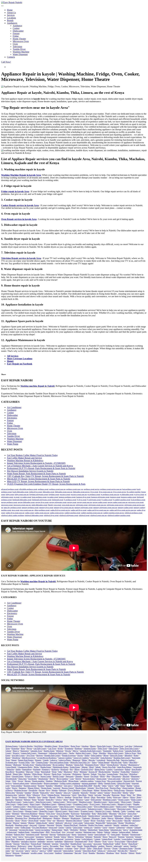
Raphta (129, 785)
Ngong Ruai (77, 797)
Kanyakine (101, 797)
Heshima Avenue (20, 790)
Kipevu (110, 818)
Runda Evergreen (69, 755)
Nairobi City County (103, 811)
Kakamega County (95, 809)
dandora (68, 797)
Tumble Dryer (19, 49)
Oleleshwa (133, 774)
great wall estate (114, 778)
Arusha (45, 797)
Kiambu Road (76, 844)
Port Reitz (101, 820)
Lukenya (53, 760)
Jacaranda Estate (136, 830)
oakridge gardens (87, 781)
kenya (20, 837)
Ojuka (37, 772)
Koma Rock (10, 839)
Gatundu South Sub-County (91, 751)
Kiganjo (16, 753)
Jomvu (19, 816)
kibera (63, 837)
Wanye (8, 853)
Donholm (83, 825)
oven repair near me (68, 505)
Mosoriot (79, 799)
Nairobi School (94, 816)
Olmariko (79, 776)
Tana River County (14, 802)
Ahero (65, 799)
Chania (8, 751)
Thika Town (102, 748)
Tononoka (9, 820)
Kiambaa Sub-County (122, 758)
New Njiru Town (102, 788)
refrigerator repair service (115, 505)
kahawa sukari (124, 832)
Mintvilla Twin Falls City (80, 762)
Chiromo (41, 825)
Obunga (98, 841)
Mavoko (91, 760)
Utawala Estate (17, 776)
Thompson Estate (126, 848)
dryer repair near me (106, 492)
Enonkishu (32, 778)
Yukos (94, 762)
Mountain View (21, 818)
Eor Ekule (94, 776)
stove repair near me (27, 510)
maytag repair (71, 502)
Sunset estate (101, 778)
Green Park (94, 758)
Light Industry (87, 839)
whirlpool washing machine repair (118, 515)
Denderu (49, 781)
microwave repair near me (22, 505)
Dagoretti (50, 825)
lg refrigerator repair (94, 499)
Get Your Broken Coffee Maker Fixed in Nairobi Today (32, 455)
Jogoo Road (55, 832)
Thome (115, 848)
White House (37, 774)
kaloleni (21, 795)
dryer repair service (119, 492)
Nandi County (121, 806)
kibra (132, 792)
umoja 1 (35, 851)
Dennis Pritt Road (71, 825)
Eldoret (131, 853)
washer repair (29, 513)
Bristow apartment (51, 783)
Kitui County (35, 804)
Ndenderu (128, 755)
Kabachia (10, 769)
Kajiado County (53, 809)
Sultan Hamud (103, 762)
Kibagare (62, 790)
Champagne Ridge (25, 767)
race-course (87, 844)
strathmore (59, 848)
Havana (28, 781)
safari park (118, 846)
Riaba (136, 755)
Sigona (80, 755)
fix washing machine (134, 492)
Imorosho (84, 792)
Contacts (11, 57)
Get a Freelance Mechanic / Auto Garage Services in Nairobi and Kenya (40, 465)
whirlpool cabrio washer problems (12, 515)
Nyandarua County (80, 804)
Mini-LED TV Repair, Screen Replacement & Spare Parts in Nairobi (38, 481)
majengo (50, 841)
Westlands (25, 853)
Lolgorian (67, 774)
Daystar (42, 790)
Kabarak (116, 811)
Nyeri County (95, 804)
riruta (30, 846)
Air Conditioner (14, 407)
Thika (104, 785)
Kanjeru (53, 834)
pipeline (55, 844)
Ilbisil (91, 767)
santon (126, 846)
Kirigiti (78, 778)
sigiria (7, 848)
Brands (10, 20)
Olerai (7, 776)
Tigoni (20, 781)
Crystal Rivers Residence (47, 758)
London (109, 769)
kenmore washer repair (128, 497)
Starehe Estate (49, 751)
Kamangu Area (11, 795)
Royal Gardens (58, 765)
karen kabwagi (100, 834)
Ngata (54, 772)
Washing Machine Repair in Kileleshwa (25, 460)
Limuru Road (107, 839)
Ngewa (29, 748)
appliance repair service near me (111, 489)
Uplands (90, 788)
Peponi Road (36, 844)
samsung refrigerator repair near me (105, 507)
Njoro (43, 795)
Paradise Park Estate (43, 765)
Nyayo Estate (120, 841)
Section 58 (93, 772)
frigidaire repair (54, 494)
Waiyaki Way (123, 851)
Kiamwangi (42, 753)
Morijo (52, 778)
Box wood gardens (114, 781)
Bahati (127, 769)
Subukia (27, 774)
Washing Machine (21, 52)
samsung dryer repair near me (64, 507)
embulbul (9, 827)
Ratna (122, 785)
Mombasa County (110, 799)
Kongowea (75, 813)
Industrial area (116, 830)
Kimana (8, 765)
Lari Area (128, 746)
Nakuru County (26, 809)
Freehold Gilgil (87, 769)
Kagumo (19, 792)
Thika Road (97, 848)
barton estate (112, 823)
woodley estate (36, 853)
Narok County (39, 809)
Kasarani (125, 834)
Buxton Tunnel (68, 788)
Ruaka (67, 846)
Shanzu (42, 813)
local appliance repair (138, 499)
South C (23, 848)
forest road (53, 827)
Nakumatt (118, 816)
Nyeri (85, 853)
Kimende (97, 837)
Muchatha (9, 818)
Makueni (18, 799)
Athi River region (28, 758)
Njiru (49, 820)
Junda (103, 818)
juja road (70, 832)
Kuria (34, 799)
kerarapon (40, 837)
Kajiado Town (28, 765)
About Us (11, 12)
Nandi (72, 799)
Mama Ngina (100, 769)
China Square (87, 790)
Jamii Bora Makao (124, 767)
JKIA (47, 832)
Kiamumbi (107, 751)
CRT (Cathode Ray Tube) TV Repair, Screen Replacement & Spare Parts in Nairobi (45, 476)
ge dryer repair (139, 494)
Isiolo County (114, 802)
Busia (123, 795)
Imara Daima (104, 830)
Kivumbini (20, 772)
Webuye (60, 797)
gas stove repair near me (79, 494)
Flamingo (135, 772)
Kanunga (129, 790)
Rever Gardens (62, 778)
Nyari (104, 841)
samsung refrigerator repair (83, 507)
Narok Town (56, 774)
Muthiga (56, 818)
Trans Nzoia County (67, 806)
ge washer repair (25, 497)
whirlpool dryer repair (51, 515)
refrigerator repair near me (97, 505)
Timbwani (86, 818)
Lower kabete (127, 839)
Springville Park (113, 760)
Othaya (125, 797)
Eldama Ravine (54, 795)
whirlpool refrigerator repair (68, 515)
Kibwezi (27, 799)
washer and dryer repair (79, 510)
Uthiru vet (102, 851)
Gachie (61, 827)
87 (109, 834)
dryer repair (94, 492)
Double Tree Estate (95, 825)
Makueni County (65, 804)
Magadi (52, 797)
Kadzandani (85, 813)
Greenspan (13, 830)
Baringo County (135, 806)
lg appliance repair (70, 499)
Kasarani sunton (30, 785)
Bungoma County (124, 809)
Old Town (122, 813)
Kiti (71, 769)
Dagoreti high (129, 781)
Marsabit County (100, 802)
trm (13, 851)
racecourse (97, 844)
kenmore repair (115, 497)
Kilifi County (136, 799)
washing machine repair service (113, 513)
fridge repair (10, 494)
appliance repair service (92, 489)
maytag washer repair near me (118, 502)
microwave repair (7, 505)
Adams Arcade (41, 823)
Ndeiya (75, 751)
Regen (124, 844)
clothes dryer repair (35, 492)
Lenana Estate (112, 774)
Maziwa (16, 823)
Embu (109, 797)
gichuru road (12, 832)
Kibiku (125, 792)
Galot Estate (77, 827)
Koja (48, 790)
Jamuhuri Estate (90, 748)
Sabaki (98, 767)
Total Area (123, 774)
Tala (33, 762)
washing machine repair (72, 513)
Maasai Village (33, 788)
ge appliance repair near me (110, 494)
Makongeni (68, 841)
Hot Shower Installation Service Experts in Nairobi (30, 471)
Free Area (101, 774)
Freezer (16, 33)
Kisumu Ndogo (107, 790)
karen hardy (115, 834)
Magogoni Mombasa (29, 813)
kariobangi (82, 834)
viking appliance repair (42, 510)
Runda (80, 846)
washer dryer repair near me (15, 513)
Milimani (83, 772)
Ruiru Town (75, 746)
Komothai (15, 748)
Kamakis (49, 785)
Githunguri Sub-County (58, 753)
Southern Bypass (34, 848)
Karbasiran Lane (63, 834)
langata (49, 839)
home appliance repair (39, 497)
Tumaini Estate (42, 762)
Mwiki (71, 816)
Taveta (14, 797)
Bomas (121, 823)
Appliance (17, 25)
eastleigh (108, 825)
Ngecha (68, 751)
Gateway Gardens (65, 758)
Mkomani (113, 813)
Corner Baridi (10, 767)
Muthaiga (35, 816)
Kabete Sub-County (83, 753)
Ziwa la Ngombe (63, 813)
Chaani (86, 820)
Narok (90, 795)
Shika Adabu (102, 813)
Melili (102, 776)
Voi (134, 795)
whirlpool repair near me (98, 515)
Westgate (16, 853)
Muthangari (47, 818)
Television (17, 46)
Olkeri (102, 765)
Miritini (128, 818)
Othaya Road (132, 841)
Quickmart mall (81, 841)
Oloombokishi (11, 778)
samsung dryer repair (46, 507)
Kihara (96, 790)
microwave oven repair (136, 502)
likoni (17, 820)
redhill (117, 844)
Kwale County (124, 799)
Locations (11, 18)
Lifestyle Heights (26, 746)
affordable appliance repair (28, 489)
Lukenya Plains (65, 760)
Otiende (8, 844)
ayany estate (78, 823)
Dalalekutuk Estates (60, 767)
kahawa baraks (36, 783)
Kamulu (59, 792)
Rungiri (109, 846)
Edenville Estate (116, 755)
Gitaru (7, 781)
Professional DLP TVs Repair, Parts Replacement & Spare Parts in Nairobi (41, 468)
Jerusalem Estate (37, 832)
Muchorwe (68, 772)
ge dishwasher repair (127, 494)
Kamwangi (25, 751)
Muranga (65, 818)
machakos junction (28, 841)
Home (10, 10)
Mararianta (135, 776)
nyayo (110, 841)
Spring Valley (48, 848)
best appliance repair (129, 489)
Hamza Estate (57, 830)
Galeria (68, 827)
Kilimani (88, 837)
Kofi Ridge (38, 746)
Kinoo (105, 837)
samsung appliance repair (30, 507)
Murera (93, 746)
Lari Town (52, 748)
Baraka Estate (45, 767)
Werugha (31, 797)
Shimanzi (15, 813)
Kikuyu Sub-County (116, 753)
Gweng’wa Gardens (42, 830)
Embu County (22, 804)
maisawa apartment (89, 783)
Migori (86, 797)
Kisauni (27, 816)
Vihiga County (110, 809)
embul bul (134, 825)
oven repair (57, 505)
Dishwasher (18, 31)
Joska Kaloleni (106, 758)
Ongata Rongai (113, 765)
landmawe (41, 839)
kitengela (130, 837)
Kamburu (78, 748)
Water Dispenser (20, 54)
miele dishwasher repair (39, 505)
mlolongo (135, 778)
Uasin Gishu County (84, 806)
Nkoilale (126, 776)
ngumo (42, 820)
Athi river (126, 778)
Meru (93, 797)
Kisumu (18, 855)
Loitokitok (101, 760)
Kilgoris (47, 774)
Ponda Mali (125, 772)
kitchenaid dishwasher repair (22, 499)
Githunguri (120, 827)
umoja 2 (42, 851)
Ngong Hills (116, 792)
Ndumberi (58, 785)
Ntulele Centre (58, 776)
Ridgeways (22, 846)
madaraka (41, 841)
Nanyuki (77, 853)
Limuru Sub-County (29, 753)
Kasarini (41, 785)
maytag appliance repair (9, 502)
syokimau (68, 848)
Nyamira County (87, 811)
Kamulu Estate (110, 783)
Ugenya (59, 799)
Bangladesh (45, 772)
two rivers (19, 851)
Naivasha (106, 795)
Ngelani (93, 792)
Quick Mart (64, 844)
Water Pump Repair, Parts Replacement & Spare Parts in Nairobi (36, 473)
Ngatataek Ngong (92, 765)
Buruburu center (21, 825)
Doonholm (33, 790)
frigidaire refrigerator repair (38, 494)
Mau (108, 776)
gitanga (112, 827)
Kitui (129, 795)
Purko (125, 762)
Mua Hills (133, 762)
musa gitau (53, 816)
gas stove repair (65, 494)
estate (17, 827)
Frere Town (50, 813)
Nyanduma (69, 748)
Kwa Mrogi (9, 772)
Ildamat (85, 767)
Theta (95, 753)
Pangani (16, 844)
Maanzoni (76, 760)
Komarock (20, 839)
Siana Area (22, 778)
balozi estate (89, 823)
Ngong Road (33, 820)
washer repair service (57, 513)
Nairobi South (81, 816)
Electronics (12, 418)
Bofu (94, 813)
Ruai (62, 846)
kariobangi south (32, 834)
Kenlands (36, 769)
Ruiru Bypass (119, 790)
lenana (77, 839)
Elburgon (36, 795)
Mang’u (16, 751)
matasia (24, 823)
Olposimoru (116, 776)
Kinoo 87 (112, 837)
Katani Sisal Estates (26, 760)
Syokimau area (11, 762)
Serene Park (78, 765)
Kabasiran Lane (90, 832)
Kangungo (9, 799)
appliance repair (43, 489)
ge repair (17, 497)
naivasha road (107, 816)
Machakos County (49, 804)
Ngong (24, 820)
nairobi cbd (127, 816)
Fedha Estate (26, 827)
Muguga (39, 755)
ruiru (74, 846)
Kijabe (60, 748)
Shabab (8, 774)
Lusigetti (56, 788)
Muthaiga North (60, 781)
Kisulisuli (64, 769)
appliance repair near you (74, 489)
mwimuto (44, 816)
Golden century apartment (70, 783)
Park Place (25, 844)
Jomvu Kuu (131, 813)
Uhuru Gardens (128, 788)
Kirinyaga (117, 797)
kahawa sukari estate (21, 783)
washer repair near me (42, 513)
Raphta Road (108, 844)
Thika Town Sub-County (129, 748)
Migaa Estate (73, 781)
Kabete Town (118, 751)
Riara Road (132, 844)
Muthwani (17, 765)
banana (107, 792)
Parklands (46, 844)
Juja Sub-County (18, 755)
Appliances (12, 23)
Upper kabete (68, 851)
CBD (117, 785)
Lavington (69, 839)
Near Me (97, 785)
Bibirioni (59, 751)
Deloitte (59, 825)
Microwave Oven (21, 41)
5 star (72, 778)
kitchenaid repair (57, 499)
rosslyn (45, 846)
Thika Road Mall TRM (83, 785)
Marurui (31, 823)
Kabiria (107, 832)
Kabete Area (10, 792)
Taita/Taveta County (44, 802)
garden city (88, 827)
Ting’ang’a (68, 785)
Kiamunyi (46, 769)
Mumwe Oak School (74, 820)
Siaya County (18, 811)
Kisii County (74, 811)
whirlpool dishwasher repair (34, 515)
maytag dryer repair (42, 502)
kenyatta (98, 795)
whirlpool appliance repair (133, 513)
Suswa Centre (45, 776)
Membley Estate (51, 746)
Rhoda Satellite (105, 772)
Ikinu (23, 748)
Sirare (139, 797)
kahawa (115, 832)
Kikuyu (71, 837)
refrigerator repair (82, 505)
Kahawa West (19, 834)
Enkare (94, 774)
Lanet (87, 799)
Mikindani (119, 818)
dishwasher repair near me (63, 492)
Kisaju (14, 788)
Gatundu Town (36, 751)
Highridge (74, 830)
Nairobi (50, 505)
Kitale (138, 853)
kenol (14, 837)
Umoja (110, 785)
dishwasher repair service (81, 492)
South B (15, 848)
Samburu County (51, 806)
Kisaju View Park (109, 767)
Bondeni (115, 772)
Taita (39, 797)
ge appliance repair (93, 494)
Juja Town (31, 755)
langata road (58, 839)
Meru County (126, 802)
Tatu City (67, 792)
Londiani (131, 811)
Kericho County (67, 809)
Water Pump (12, 444)
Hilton (76, 769)
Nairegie (86, 774)
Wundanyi (23, 797)
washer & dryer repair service (60, 510)
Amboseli (59, 823)
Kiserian (121, 837)
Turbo (123, 811)
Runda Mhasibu (90, 846)
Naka (60, 772)
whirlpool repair (84, 515)
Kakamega (9, 855)
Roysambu (54, 846)
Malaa (84, 760)
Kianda (57, 837)
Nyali (91, 841)
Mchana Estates (11, 746)
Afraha (18, 769)
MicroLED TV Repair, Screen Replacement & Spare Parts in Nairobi (38, 479)
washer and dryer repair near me (98, 510)
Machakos (15, 841)
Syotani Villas (24, 762)
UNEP (49, 851)
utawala (78, 851)
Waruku (55, 790)
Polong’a (28, 776)
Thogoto (107, 848)
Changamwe (10, 816)
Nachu (71, 753)
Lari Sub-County (40, 748)
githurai (129, 827)
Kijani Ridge (64, 746)
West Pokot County (35, 806)
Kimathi (138, 790)
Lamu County (28, 802)
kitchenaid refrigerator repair (41, 499)
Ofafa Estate (113, 748)
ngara (108, 820)
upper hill (57, 851)
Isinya (125, 830)
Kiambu (92, 853)
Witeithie (102, 753)
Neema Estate (46, 788)
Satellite (133, 846)
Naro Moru (82, 795)
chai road (33, 825)
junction (78, 832)
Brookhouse (130, 823)
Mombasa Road (35, 818)
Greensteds (137, 767)
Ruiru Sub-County (104, 746)
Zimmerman (68, 853)
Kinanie (38, 760)
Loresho (117, 839)
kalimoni (48, 837)
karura (90, 834)
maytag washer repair (100, 502)
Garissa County (59, 802)
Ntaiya (36, 776)
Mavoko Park (116, 762)
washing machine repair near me (92, 513)
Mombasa (110, 853)
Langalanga (118, 769)
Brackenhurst (80, 788)
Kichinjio (55, 769)
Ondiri (86, 755)
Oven (15, 44)
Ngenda (36, 792)
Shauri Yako (17, 774)
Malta (100, 783)
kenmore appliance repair (67, 497)
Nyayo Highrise (74, 790)
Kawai (86, 776)
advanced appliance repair (10, 489)
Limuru (97, 839)
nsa (54, 820)
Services (11, 15)
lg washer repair (106, 499)
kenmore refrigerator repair (100, 497)
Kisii (117, 853)
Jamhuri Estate (24, 832)
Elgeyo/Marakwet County (104, 806)
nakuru (136, 816)
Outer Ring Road (89, 851)
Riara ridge (44, 792)
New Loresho (117, 820)
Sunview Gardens (128, 760)
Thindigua (16, 758)
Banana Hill (100, 823)
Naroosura (70, 776)
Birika (36, 767)
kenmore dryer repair (83, 497)
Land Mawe (30, 839)
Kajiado (41, 799)
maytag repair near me (84, 502)
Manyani (29, 772)
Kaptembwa (27, 769)
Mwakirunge (76, 818)
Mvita (93, 820)
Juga (52, 792)
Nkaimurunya (133, 765)
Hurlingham (92, 830)
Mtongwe (60, 820)
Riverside (37, 846)
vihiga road (111, 851)
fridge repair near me (22, 494)
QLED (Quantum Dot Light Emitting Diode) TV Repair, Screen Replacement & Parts (46, 484)
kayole (8, 837)
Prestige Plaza (115, 788)
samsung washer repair (125, 507)
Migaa (105, 755)
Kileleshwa (79, 837)
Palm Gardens (96, 755)
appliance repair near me (57, 489)
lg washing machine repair (121, 499)
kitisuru (138, 837)
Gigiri (104, 827)
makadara (59, 841)
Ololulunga (76, 774)
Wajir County (72, 802)
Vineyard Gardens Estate (59, 762)
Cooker (16, 28)
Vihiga (132, 797)
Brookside (9, 825)
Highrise (83, 830)
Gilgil (74, 795)
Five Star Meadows (39, 827)
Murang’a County (125, 804)
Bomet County (80, 809)
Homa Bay (50, 799)
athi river (68, 823)
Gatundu (75, 792)
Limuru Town (100, 781)
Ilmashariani (43, 778)
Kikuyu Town (130, 753)
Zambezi (58, 853)
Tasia (76, 848)
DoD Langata (96, 799)
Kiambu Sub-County (52, 755)
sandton (101, 846)
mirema (8, 823)
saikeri (100, 792)
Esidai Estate (75, 767)
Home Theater (19, 38)
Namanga (22, 788)
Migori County (61, 811)
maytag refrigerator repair (58, 502)
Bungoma (115, 795)
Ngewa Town (118, 746)
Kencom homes (89, 778)
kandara (28, 792)
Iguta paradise (16, 785)
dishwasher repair (48, 492)
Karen (74, 834)
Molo (76, 772)
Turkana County (19, 806)
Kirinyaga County (109, 804)
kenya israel (29, 837)
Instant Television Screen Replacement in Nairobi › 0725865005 (36, 463)
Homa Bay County (46, 811)
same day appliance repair (12, 507)
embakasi (124, 825)
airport (51, 823)
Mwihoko (63, 816)
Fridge (16, 36)
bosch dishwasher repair (20, 492)
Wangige (133, 851)
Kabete (100, 832)
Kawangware (135, 834)
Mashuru (69, 765)
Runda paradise (38, 781)
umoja (27, 851)
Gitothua (85, 746)
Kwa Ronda (136, 769)
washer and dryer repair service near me (122, 510)
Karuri (7, 758)
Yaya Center (48, 853)
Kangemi (44, 834)
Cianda (46, 760)
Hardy (66, 830)
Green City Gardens (81, 758)
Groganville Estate (26, 830)
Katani (14, 760)
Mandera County (85, 802)
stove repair (16, 510)
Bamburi (136, 818)
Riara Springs (10, 846)
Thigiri (82, 848)
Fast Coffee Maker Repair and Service (24, 458)
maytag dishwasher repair (26, 502)
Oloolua (123, 765)
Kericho (124, 853)
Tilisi (14, 781)
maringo (97, 827)
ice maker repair (52, 497)
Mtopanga (96, 818)
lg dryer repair (82, 499)
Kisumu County (31, 811)
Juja (63, 832)
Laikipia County (11, 809)
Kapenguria (65, 795)
